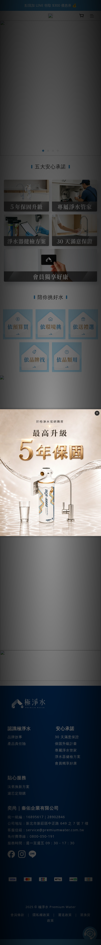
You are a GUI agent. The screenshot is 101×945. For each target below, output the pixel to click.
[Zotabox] (98, 531)
